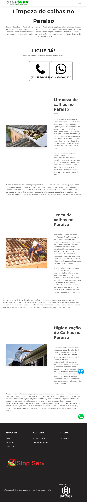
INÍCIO (8, 438)
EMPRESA (9, 442)
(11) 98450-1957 (42, 442)
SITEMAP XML (65, 438)
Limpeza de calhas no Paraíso (40, 490)
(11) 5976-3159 (41, 438)
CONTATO (10, 446)
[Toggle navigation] (79, 3)
